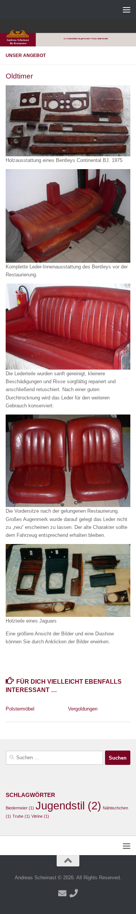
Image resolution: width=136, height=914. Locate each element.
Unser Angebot (26, 55)
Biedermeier (20, 808)
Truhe (21, 816)
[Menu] (126, 9)
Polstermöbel (20, 709)
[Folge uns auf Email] (62, 893)
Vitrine (40, 816)
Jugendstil (68, 805)
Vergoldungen (82, 709)
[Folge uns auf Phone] (74, 893)
